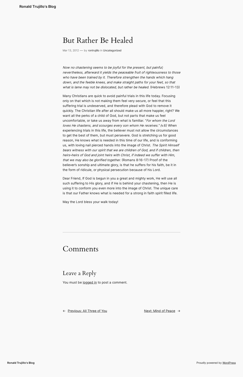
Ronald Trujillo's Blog (37, 6)
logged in (90, 282)
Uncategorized (112, 50)
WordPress (229, 362)
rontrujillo (93, 50)
